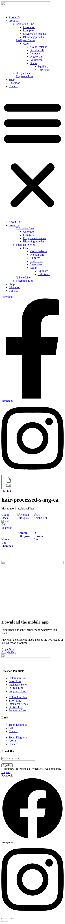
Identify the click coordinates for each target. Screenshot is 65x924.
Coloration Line (25, 23)
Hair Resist (44, 69)
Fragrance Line (24, 76)
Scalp (33, 63)
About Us (14, 17)
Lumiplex (28, 30)
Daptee (5, 772)
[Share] (10, 918)
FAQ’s (12, 728)
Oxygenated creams (34, 33)
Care (26, 43)
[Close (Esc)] (13, 918)
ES (3, 490)
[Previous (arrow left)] (2, 921)
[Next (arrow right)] (6, 921)
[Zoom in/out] (2, 918)
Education (14, 82)
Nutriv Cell (36, 56)
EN (9, 490)
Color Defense (38, 46)
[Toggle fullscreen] (6, 918)
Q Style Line (23, 73)
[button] (32, 154)
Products (14, 20)
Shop (12, 79)
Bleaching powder (33, 37)
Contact (13, 86)
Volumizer (36, 59)
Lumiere (35, 53)
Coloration (29, 27)
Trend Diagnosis (18, 724)
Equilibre (43, 66)
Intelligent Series (25, 40)
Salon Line (15, 681)
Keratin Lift (37, 50)
